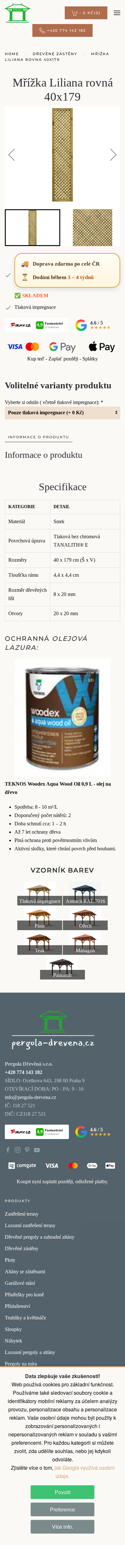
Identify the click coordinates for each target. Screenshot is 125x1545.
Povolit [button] (63, 1492)
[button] (86, 12)
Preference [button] (62, 1509)
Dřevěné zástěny (21, 1248)
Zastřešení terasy (21, 1214)
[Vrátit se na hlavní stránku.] (53, 1029)
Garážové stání (20, 1283)
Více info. (62, 1526)
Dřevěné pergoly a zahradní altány (39, 1237)
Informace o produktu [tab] (38, 437)
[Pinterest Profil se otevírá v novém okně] (27, 1149)
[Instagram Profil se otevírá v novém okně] (17, 1149)
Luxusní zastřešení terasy (30, 1225)
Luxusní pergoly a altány (30, 1352)
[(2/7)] (85, 893)
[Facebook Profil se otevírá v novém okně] (8, 1149)
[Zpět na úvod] (17, 13)
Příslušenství (17, 1306)
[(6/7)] (85, 943)
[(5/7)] (39, 943)
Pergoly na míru (21, 1364)
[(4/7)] (85, 918)
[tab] (32, 227)
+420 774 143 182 (66, 30)
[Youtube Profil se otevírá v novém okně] (37, 1149)
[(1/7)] (39, 893)
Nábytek (13, 1340)
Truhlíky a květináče (25, 1317)
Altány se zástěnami (25, 1271)
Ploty (10, 1260)
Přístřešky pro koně (24, 1294)
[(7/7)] (62, 967)
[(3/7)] (39, 918)
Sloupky (13, 1329)
